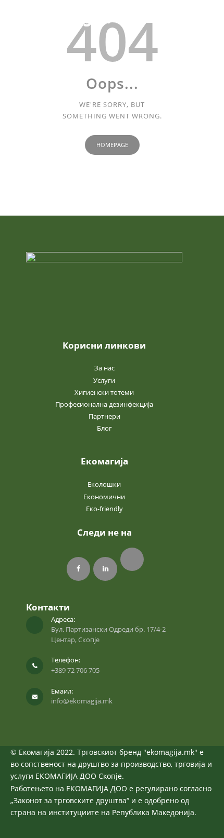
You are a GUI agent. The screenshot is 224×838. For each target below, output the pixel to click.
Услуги (104, 380)
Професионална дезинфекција (104, 404)
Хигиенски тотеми (104, 392)
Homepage (112, 145)
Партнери (104, 416)
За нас (104, 368)
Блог (104, 428)
